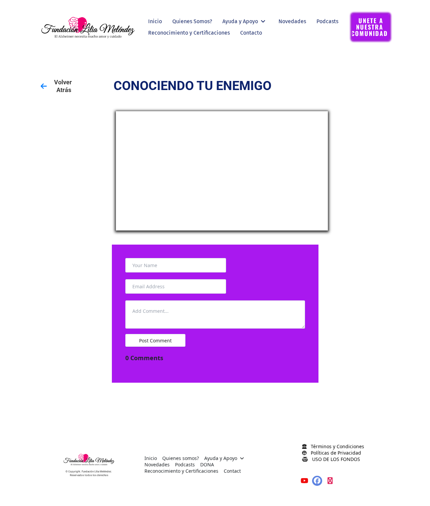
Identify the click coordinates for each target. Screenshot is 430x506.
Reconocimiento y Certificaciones (189, 33)
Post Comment (155, 340)
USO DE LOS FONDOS (335, 459)
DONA (207, 464)
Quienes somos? (180, 458)
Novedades (292, 21)
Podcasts (327, 21)
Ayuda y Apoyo (240, 21)
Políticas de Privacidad (335, 453)
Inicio (155, 21)
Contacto (251, 33)
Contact (232, 471)
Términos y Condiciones (336, 446)
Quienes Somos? (192, 21)
